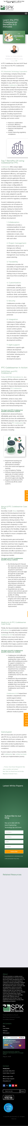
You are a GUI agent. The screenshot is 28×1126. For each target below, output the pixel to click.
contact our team (21, 754)
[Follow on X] (7, 1085)
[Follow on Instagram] (13, 1085)
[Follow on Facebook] (4, 1085)
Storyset (16, 1015)
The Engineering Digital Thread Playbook (13, 922)
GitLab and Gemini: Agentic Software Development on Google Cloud (13, 1053)
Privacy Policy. (16, 858)
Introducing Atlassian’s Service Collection (13, 807)
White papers (6, 1033)
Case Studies (6, 1028)
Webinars (5, 1030)
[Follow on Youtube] (16, 1085)
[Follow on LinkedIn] (10, 1085)
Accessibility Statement (8, 1019)
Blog (4, 1026)
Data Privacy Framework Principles (11, 1017)
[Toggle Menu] (26, 13)
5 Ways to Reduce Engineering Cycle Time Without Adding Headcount (13, 896)
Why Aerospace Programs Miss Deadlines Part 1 (13, 948)
